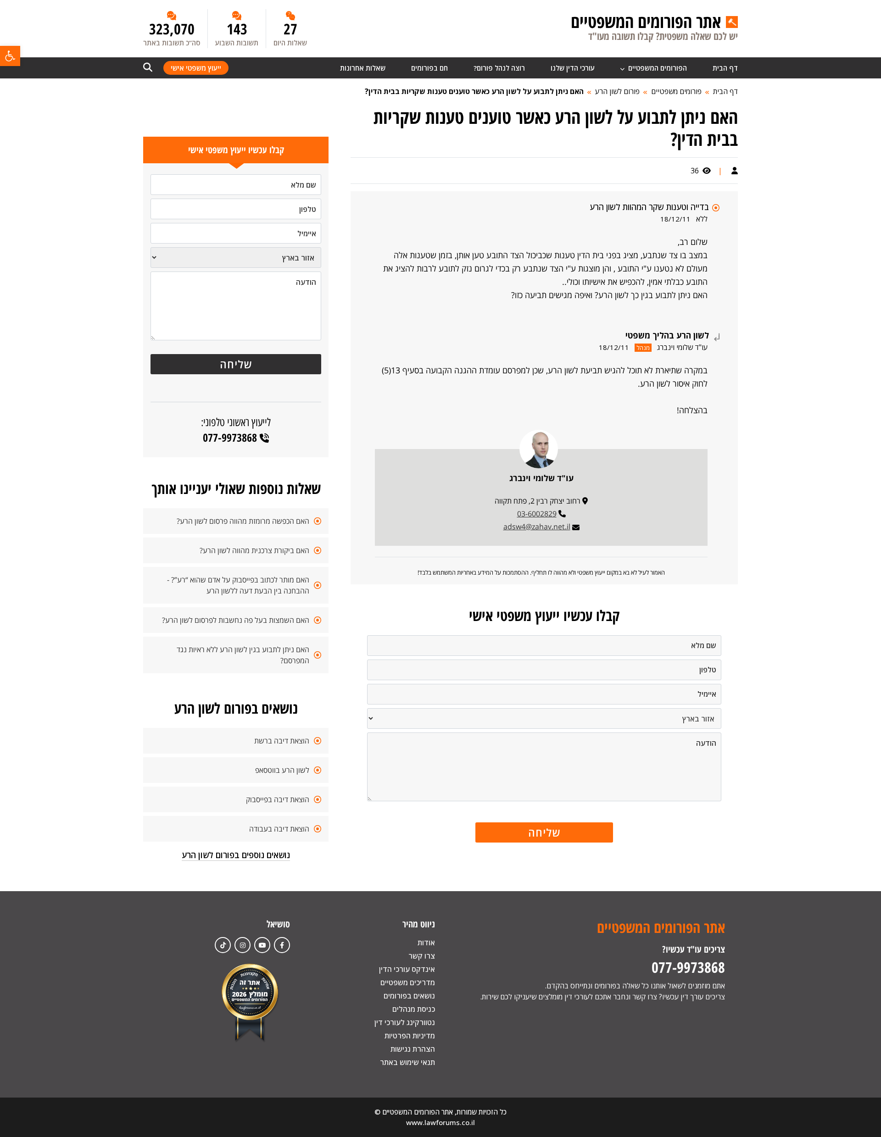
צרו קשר (421, 956)
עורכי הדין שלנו (573, 67)
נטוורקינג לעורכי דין (404, 1022)
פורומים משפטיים (676, 91)
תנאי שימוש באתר (407, 1062)
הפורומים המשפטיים (656, 67)
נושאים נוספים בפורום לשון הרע (236, 854)
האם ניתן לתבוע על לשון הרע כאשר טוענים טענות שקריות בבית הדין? (474, 91)
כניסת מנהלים (413, 1009)
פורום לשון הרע (617, 91)
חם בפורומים (429, 67)
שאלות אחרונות (362, 67)
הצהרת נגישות (412, 1049)
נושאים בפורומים (409, 996)
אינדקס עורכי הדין (407, 969)
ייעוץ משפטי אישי (196, 67)
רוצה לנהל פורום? (499, 67)
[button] (10, 56)
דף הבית (725, 67)
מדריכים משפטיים (407, 982)
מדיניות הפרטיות (410, 1036)
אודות (426, 942)
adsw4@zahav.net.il (536, 526)
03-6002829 (537, 514)
